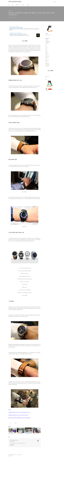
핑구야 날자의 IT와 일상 (14, 1)
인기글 (49, 76)
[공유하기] (11, 423)
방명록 (28, 4)
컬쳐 (46, 45)
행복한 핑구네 (47, 63)
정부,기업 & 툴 (47, 55)
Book (46, 51)
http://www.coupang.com (13, 26)
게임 (46, 44)
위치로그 (23, 4)
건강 (46, 54)
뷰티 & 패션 (47, 57)
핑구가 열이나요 (47, 64)
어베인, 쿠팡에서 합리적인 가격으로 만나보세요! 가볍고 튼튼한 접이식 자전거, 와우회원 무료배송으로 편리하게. (24, 29)
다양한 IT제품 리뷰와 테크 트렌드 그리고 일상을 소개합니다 (17, 443)
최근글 (46, 76)
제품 (46, 58)
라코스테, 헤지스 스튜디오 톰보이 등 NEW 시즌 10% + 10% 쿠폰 (19, 35)
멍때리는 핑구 (47, 66)
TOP (55, 455)
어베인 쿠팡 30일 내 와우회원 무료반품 (15, 27)
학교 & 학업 (47, 60)
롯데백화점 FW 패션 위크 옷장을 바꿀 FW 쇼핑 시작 (18, 34)
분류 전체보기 (47, 38)
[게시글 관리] (12, 423)
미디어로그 (17, 4)
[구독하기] (62, 239)
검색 (52, 1)
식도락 (46, 47)
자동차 (46, 50)
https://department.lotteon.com (14, 32)
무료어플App (47, 42)
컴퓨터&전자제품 (47, 41)
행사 (46, 61)
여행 (46, 48)
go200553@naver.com (48, 34)
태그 (12, 4)
